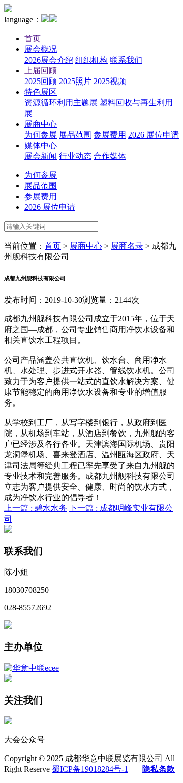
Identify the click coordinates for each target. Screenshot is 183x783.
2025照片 (75, 81)
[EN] (53, 19)
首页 (32, 38)
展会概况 (40, 49)
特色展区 (40, 92)
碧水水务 (35, 508)
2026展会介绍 (48, 60)
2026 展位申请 (153, 134)
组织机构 (91, 60)
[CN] (45, 19)
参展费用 (110, 134)
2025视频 (110, 81)
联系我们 (126, 60)
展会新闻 (40, 156)
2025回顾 (40, 81)
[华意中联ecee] (31, 668)
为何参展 (40, 134)
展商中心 (40, 124)
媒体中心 (40, 145)
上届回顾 (40, 70)
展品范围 (75, 134)
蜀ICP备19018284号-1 (90, 769)
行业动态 (75, 156)
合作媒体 (110, 156)
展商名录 (127, 245)
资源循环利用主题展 (61, 102)
